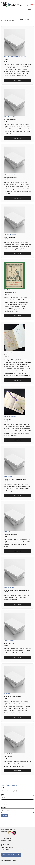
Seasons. (7, 355)
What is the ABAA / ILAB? (8, 829)
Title (2, 794)
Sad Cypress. (8, 756)
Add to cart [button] (17, 80)
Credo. (6, 59)
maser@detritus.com (7, 847)
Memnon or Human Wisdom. (12, 696)
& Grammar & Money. (10, 119)
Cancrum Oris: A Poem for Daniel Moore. (16, 590)
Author (3, 788)
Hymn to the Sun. (9, 643)
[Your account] (27, 5)
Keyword (3, 807)
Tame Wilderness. (9, 237)
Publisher (4, 801)
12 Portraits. (7, 419)
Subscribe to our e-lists (11, 854)
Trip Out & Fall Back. (10, 292)
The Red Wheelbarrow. (11, 534)
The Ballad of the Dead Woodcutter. (15, 479)
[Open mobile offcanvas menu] (29, 10)
